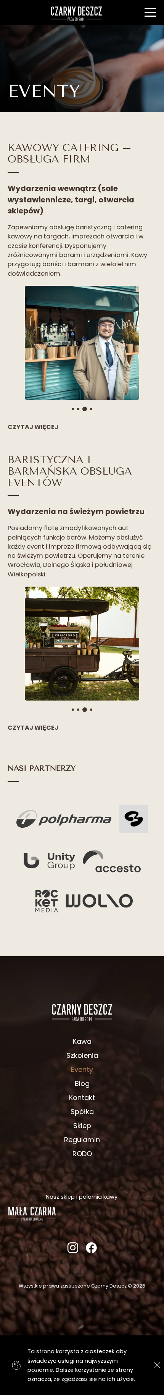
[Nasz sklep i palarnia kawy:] (32, 1218)
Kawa (82, 1041)
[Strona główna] (76, 13)
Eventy (82, 1069)
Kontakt (82, 1097)
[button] (27, 345)
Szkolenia (82, 1055)
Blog (82, 1083)
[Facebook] (91, 1251)
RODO (82, 1153)
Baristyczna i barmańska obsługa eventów (70, 471)
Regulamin (82, 1139)
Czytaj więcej (33, 427)
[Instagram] (72, 1251)
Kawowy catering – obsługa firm (70, 153)
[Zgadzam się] (155, 1365)
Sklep (82, 1125)
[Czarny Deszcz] (82, 1012)
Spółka (82, 1111)
